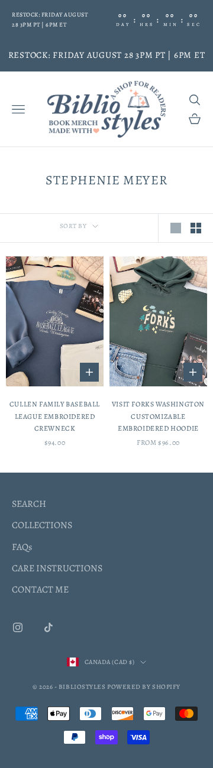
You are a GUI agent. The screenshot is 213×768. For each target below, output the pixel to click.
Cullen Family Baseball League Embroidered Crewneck (54, 416)
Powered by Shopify (143, 686)
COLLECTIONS (42, 525)
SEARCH (29, 503)
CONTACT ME (40, 589)
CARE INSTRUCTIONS (57, 568)
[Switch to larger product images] (175, 228)
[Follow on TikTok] (48, 627)
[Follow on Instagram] (18, 627)
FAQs (22, 547)
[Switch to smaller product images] (196, 228)
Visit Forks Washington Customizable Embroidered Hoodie (158, 416)
